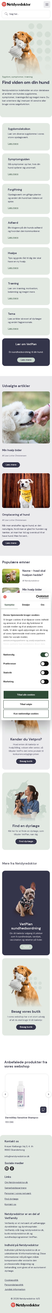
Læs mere (13, 143)
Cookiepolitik (11, 1280)
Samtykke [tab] (9, 605)
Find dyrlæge (11, 1198)
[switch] (44, 663)
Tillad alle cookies (26, 694)
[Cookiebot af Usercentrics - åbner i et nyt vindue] (37, 597)
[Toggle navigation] (47, 4)
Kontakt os (10, 1204)
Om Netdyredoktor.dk (16, 1182)
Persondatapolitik (14, 1284)
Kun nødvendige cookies (26, 713)
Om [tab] (42, 605)
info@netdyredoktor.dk (17, 1156)
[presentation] (5, 1094)
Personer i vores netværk (18, 1193)
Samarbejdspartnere (15, 1187)
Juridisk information (15, 1289)
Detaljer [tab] (26, 605)
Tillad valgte (26, 704)
